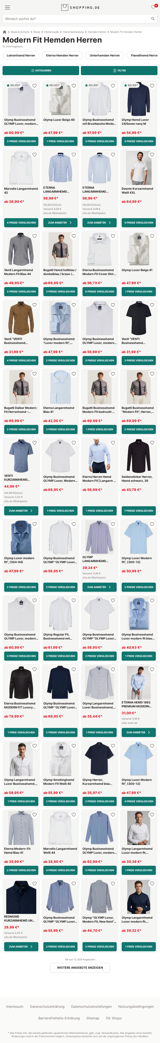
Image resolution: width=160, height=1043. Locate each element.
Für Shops (114, 1018)
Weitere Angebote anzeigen (80, 967)
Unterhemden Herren (105, 55)
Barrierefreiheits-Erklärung (59, 1018)
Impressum (14, 1006)
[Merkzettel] (152, 7)
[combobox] (80, 18)
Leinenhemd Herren (21, 55)
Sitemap (92, 1018)
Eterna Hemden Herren (62, 55)
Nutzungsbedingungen (136, 1006)
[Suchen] (153, 18)
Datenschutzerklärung (47, 1006)
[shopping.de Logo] (80, 7)
